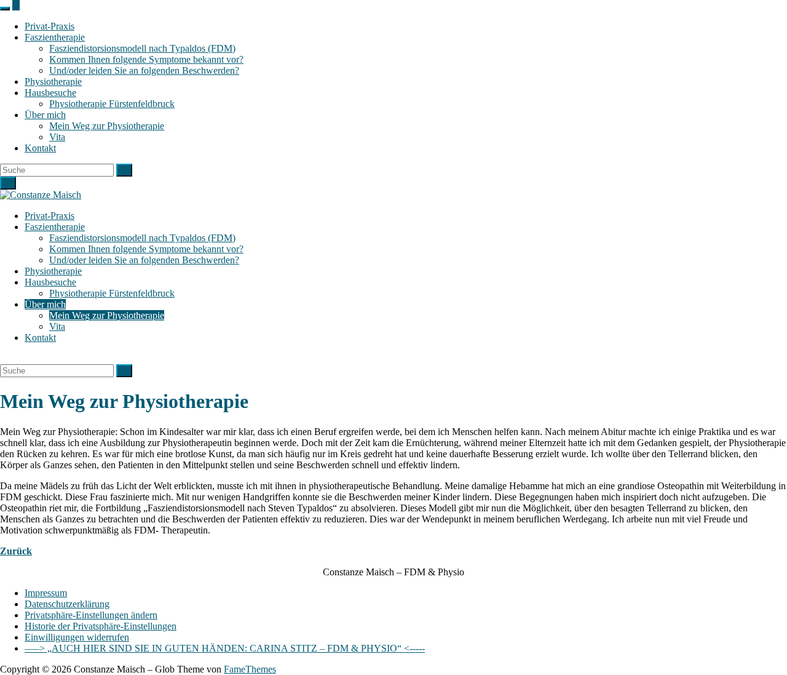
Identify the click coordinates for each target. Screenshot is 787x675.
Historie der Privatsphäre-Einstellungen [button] (100, 626)
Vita (57, 137)
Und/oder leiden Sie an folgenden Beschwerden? (144, 70)
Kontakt (40, 148)
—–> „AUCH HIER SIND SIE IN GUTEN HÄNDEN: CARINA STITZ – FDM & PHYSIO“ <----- (225, 648)
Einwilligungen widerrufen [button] (77, 637)
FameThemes (250, 669)
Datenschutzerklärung (67, 604)
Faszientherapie (55, 37)
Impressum (46, 593)
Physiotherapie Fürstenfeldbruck (112, 103)
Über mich (45, 115)
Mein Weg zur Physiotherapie (106, 126)
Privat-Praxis (49, 26)
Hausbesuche (50, 92)
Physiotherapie (53, 81)
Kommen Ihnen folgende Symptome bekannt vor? (146, 59)
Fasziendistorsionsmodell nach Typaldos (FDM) (142, 48)
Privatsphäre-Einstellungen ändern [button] (91, 615)
